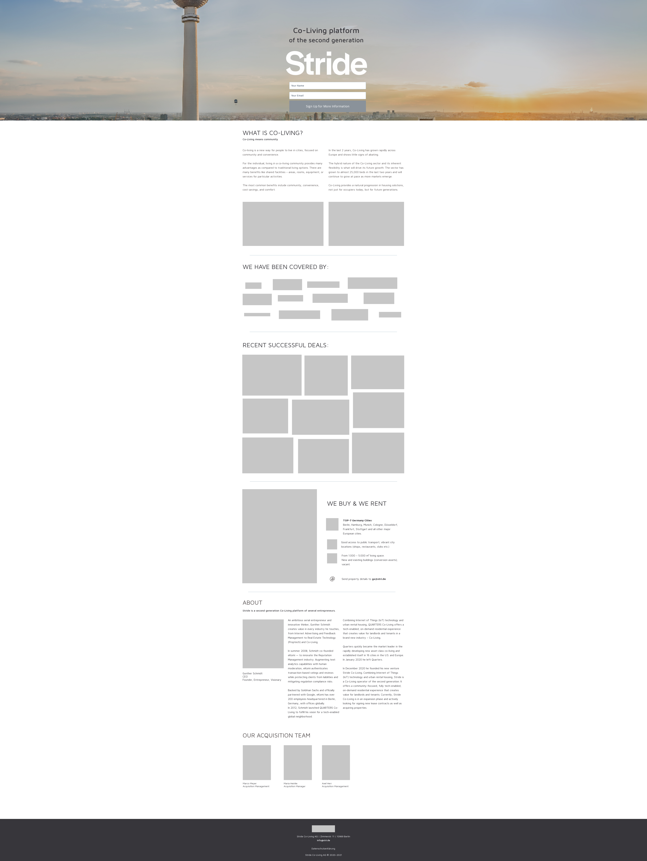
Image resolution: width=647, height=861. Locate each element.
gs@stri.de (379, 578)
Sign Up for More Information (327, 106)
